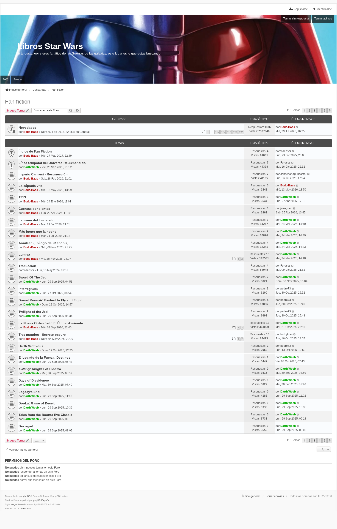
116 (223, 131)
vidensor (285, 151)
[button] (329, 110)
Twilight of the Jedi (34, 312)
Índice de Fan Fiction (35, 151)
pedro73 (285, 288)
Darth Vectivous (31, 346)
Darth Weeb (31, 167)
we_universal (18, 504)
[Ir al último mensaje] (297, 127)
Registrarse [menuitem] (300, 9)
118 (235, 131)
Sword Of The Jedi (33, 277)
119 (241, 131)
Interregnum (28, 289)
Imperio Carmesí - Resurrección (43, 174)
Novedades (27, 127)
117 (229, 131)
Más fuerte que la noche (37, 231)
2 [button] (309, 110)
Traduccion (27, 266)
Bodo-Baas (30, 132)
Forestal (285, 162)
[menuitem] (10, 509)
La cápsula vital (31, 186)
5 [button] (324, 110)
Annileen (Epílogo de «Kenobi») (44, 243)
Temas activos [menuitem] (323, 18)
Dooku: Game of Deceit (37, 403)
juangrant (286, 208)
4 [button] (319, 110)
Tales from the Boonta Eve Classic (45, 415)
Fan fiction (17, 101)
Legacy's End (29, 392)
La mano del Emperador (37, 220)
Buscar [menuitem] (18, 79)
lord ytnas (286, 334)
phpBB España (41, 500)
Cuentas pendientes (34, 208)
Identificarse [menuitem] (324, 9)
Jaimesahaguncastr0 (293, 174)
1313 (22, 197)
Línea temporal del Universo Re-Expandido (52, 163)
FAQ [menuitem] (5, 79)
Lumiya (24, 254)
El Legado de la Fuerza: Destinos (44, 357)
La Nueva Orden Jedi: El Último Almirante (51, 323)
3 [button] (314, 110)
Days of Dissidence (34, 380)
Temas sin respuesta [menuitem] (296, 18)
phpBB (26, 496)
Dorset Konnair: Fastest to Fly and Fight (50, 300)
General (85, 132)
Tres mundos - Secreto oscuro (42, 334)
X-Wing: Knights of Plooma (40, 369)
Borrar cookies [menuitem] (275, 496)
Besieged (26, 426)
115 (217, 131)
